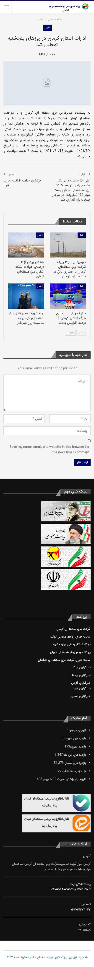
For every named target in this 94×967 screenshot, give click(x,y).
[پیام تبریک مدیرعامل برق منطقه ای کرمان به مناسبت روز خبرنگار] (26, 296)
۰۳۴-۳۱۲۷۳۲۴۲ (81, 909)
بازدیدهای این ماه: (74, 754)
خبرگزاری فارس (81, 682)
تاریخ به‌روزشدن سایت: (71, 779)
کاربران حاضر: (77, 730)
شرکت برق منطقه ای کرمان (73, 628)
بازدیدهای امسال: (75, 762)
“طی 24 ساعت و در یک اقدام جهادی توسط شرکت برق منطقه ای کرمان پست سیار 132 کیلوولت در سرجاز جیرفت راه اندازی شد (71, 190)
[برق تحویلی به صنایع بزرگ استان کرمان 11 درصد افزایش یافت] (68, 296)
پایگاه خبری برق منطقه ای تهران (70, 652)
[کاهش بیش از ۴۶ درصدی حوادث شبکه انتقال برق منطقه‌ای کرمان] (26, 245)
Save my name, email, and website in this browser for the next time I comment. (49, 449)
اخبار (47, 27)
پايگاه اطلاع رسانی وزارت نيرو (72, 644)
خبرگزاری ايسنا (81, 675)
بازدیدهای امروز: (75, 738)
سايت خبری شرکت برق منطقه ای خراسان (64, 659)
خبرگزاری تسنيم (80, 696)
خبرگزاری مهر (82, 688)
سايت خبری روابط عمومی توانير (70, 636)
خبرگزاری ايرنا (82, 667)
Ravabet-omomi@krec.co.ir (71, 889)
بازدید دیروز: (78, 746)
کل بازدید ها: (78, 771)
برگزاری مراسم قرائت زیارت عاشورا (22, 183)
